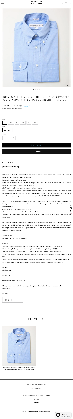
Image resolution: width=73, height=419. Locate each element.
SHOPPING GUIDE (36, 388)
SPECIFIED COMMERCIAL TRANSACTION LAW (36, 395)
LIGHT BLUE (7, 130)
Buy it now (37, 151)
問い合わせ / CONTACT (12, 300)
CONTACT (36, 402)
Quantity (5, 134)
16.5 (35, 122)
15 (16, 122)
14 (4, 122)
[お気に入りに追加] (68, 85)
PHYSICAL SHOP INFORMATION (36, 384)
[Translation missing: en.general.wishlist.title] (66, 3)
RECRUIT (36, 399)
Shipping (5, 108)
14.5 (11, 122)
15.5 (23, 122)
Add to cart (37, 145)
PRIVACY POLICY (36, 392)
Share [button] (6, 293)
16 (28, 122)
